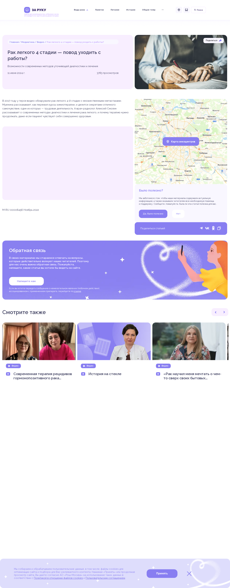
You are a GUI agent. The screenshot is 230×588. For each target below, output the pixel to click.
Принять (162, 573)
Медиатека (27, 42)
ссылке (77, 291)
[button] (215, 312)
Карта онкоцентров (183, 141)
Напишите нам (26, 281)
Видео (40, 42)
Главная (14, 42)
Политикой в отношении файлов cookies (58, 578)
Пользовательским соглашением (105, 578)
